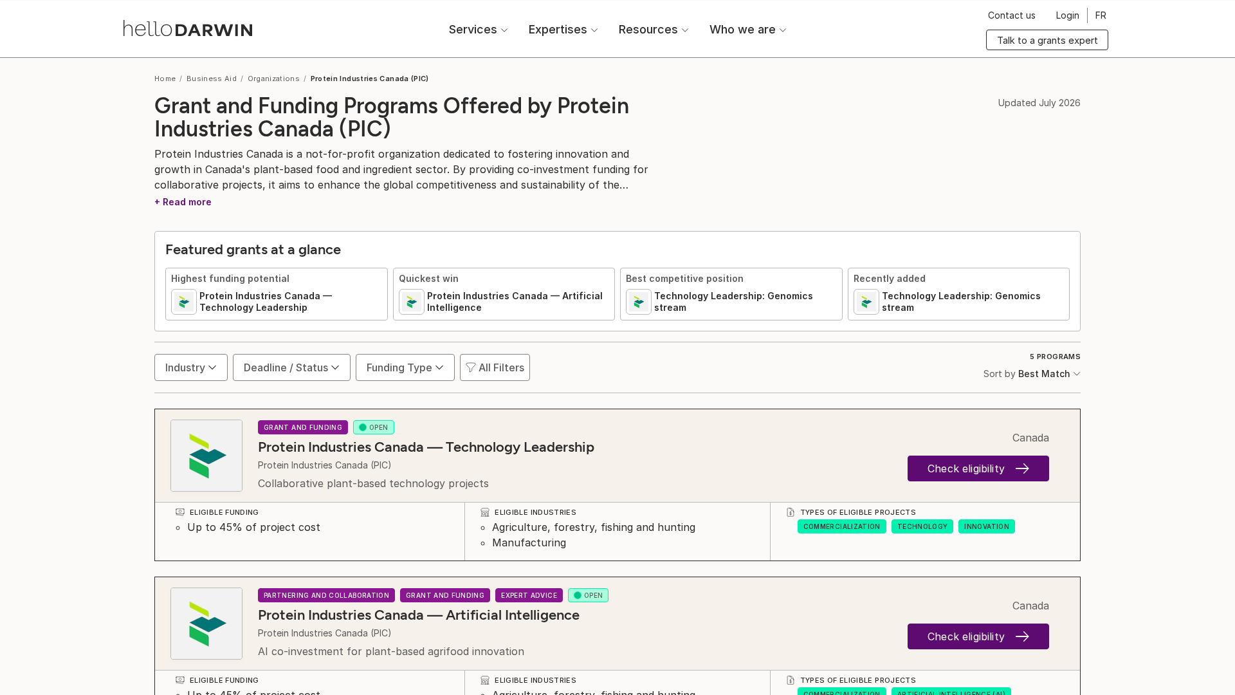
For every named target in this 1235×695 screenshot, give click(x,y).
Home (165, 78)
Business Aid (212, 78)
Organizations (274, 78)
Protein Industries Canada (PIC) (325, 464)
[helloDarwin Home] (188, 28)
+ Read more (183, 201)
